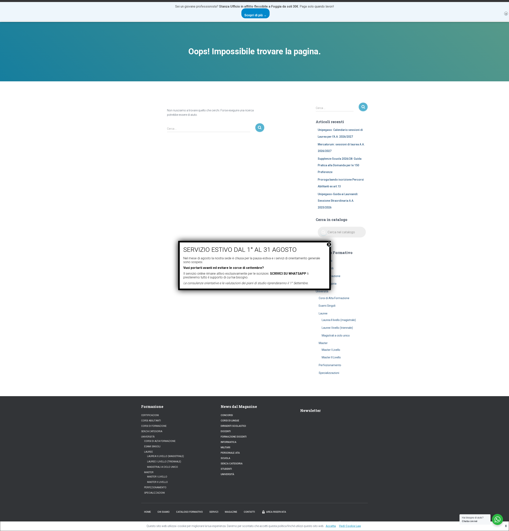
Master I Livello (331, 349)
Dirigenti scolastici (233, 426)
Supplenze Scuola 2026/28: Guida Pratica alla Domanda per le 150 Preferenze (339, 165)
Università (322, 291)
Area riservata (276, 512)
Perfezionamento (330, 365)
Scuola (225, 458)
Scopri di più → (255, 15)
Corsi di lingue (230, 420)
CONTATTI (249, 512)
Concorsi (227, 415)
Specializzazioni (329, 372)
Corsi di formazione (154, 426)
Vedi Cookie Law (350, 526)
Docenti (226, 431)
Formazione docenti (234, 436)
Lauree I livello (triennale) (337, 327)
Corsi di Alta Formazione (334, 298)
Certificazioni (150, 415)
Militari (225, 447)
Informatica (228, 442)
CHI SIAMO (163, 512)
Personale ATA (230, 452)
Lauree (323, 313)
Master (323, 343)
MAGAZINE (231, 512)
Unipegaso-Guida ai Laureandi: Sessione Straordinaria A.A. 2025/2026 (338, 201)
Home (147, 512)
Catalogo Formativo (189, 512)
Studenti (226, 469)
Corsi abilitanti (151, 420)
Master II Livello (331, 357)
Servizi (213, 512)
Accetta (331, 526)
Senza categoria (151, 431)
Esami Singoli (327, 305)
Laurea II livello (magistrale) (339, 320)
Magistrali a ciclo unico (336, 335)
